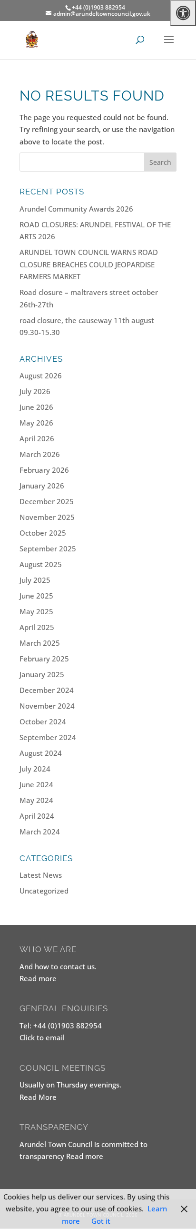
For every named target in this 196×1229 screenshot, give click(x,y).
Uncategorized (44, 890)
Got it (100, 1221)
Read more (38, 978)
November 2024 (47, 706)
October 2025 (43, 533)
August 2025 (41, 564)
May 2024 (36, 800)
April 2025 (37, 627)
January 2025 (42, 674)
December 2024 (47, 690)
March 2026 (40, 454)
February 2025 (44, 658)
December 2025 (47, 501)
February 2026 (44, 470)
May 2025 (36, 611)
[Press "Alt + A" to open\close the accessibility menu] (183, 13)
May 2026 (36, 422)
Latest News (41, 875)
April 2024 (37, 816)
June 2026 (36, 407)
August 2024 (41, 753)
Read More (38, 1097)
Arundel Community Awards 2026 (76, 208)
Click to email (42, 1037)
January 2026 (42, 485)
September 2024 (48, 737)
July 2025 (35, 580)
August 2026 (41, 375)
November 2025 (47, 517)
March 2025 (40, 643)
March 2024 (40, 831)
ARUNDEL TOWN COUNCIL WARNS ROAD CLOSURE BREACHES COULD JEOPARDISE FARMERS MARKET (89, 264)
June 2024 (36, 784)
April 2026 (37, 438)
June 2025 (36, 595)
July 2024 (35, 768)
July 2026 (35, 391)
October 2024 (43, 721)
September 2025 (48, 548)
